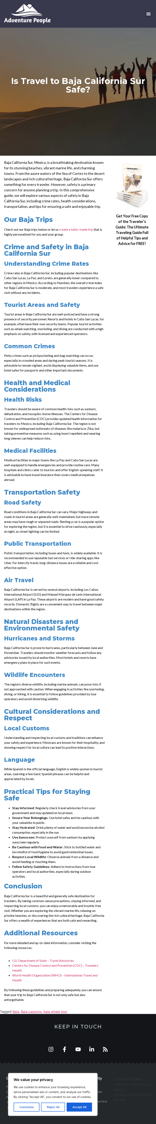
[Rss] (105, 1049)
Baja (16, 1011)
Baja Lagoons (31, 1011)
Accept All (79, 1107)
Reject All (53, 1107)
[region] (53, 1094)
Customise (27, 1107)
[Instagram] (51, 1049)
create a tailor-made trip (76, 229)
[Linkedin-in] (91, 1049)
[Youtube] (78, 1049)
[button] (148, 14)
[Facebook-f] (64, 1049)
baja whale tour (55, 1011)
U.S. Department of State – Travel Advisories (43, 960)
